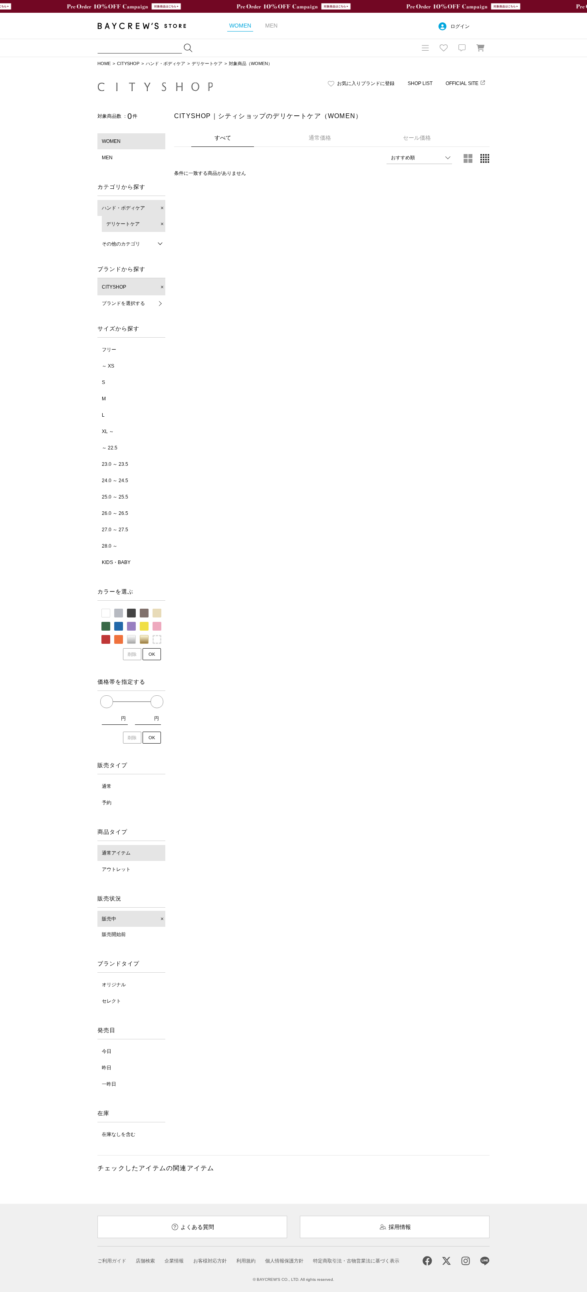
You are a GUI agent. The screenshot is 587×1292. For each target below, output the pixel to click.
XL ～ (108, 431)
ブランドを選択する (123, 303)
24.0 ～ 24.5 (115, 480)
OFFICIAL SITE (462, 83)
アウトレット (116, 869)
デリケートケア (207, 63)
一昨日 (109, 1084)
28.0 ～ (109, 546)
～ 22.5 (109, 448)
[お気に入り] (443, 48)
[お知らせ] (462, 48)
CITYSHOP (128, 63)
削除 (132, 654)
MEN (107, 157)
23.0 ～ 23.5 (115, 464)
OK (152, 654)
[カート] (480, 48)
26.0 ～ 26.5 (115, 513)
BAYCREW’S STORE (147, 26)
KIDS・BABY (116, 562)
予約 (106, 802)
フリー (109, 349)
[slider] (106, 701)
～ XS (108, 366)
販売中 (109, 919)
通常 (106, 786)
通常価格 (320, 138)
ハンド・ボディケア (165, 63)
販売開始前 (114, 934)
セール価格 (417, 138)
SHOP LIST (420, 83)
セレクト (111, 1001)
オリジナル (114, 984)
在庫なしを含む (118, 1134)
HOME (104, 63)
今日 (106, 1051)
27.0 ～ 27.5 (115, 529)
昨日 (106, 1067)
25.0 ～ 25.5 (115, 497)
